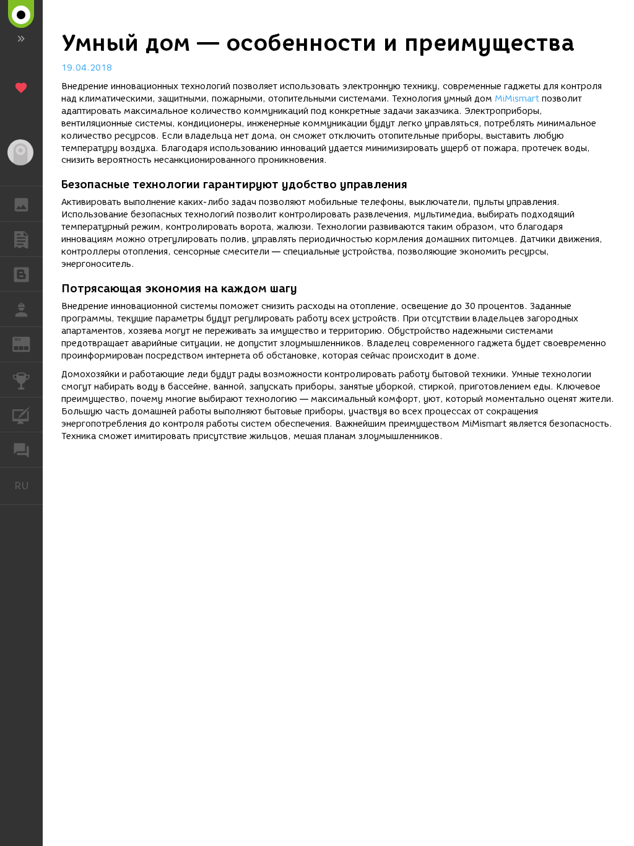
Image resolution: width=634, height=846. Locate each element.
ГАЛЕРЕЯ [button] (21, 203)
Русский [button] (28, 485)
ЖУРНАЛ (29, 343)
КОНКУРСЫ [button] (21, 379)
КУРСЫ (21, 415)
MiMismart (517, 99)
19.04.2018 (86, 68)
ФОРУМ (21, 449)
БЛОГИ (21, 274)
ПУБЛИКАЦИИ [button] (21, 239)
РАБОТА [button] (21, 309)
